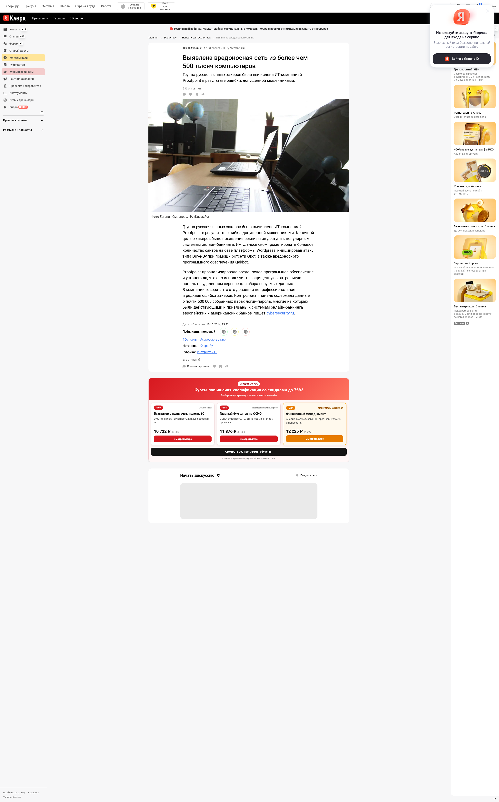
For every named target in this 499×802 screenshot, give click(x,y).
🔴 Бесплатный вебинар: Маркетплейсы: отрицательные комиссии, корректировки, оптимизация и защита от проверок (249, 28)
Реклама (33, 792)
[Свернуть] (494, 798)
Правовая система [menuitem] (15, 120)
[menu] (25, 68)
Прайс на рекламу (14, 792)
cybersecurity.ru (280, 313)
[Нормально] (235, 332)
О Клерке (76, 18)
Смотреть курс (183, 438)
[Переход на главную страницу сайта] (14, 18)
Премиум (38, 18)
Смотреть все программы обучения (248, 451)
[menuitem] (23, 29)
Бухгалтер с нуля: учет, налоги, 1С (179, 414)
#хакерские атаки (213, 339)
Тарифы (59, 18)
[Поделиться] (203, 94)
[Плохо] (246, 332)
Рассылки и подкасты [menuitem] (17, 129)
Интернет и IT (217, 47)
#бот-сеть (190, 339)
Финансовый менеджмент (306, 414)
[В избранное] (196, 94)
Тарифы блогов (12, 797)
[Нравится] (190, 94)
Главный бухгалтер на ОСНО (241, 414)
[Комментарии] (184, 94)
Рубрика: (189, 352)
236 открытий (192, 359)
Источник (190, 346)
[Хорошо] (224, 332)
